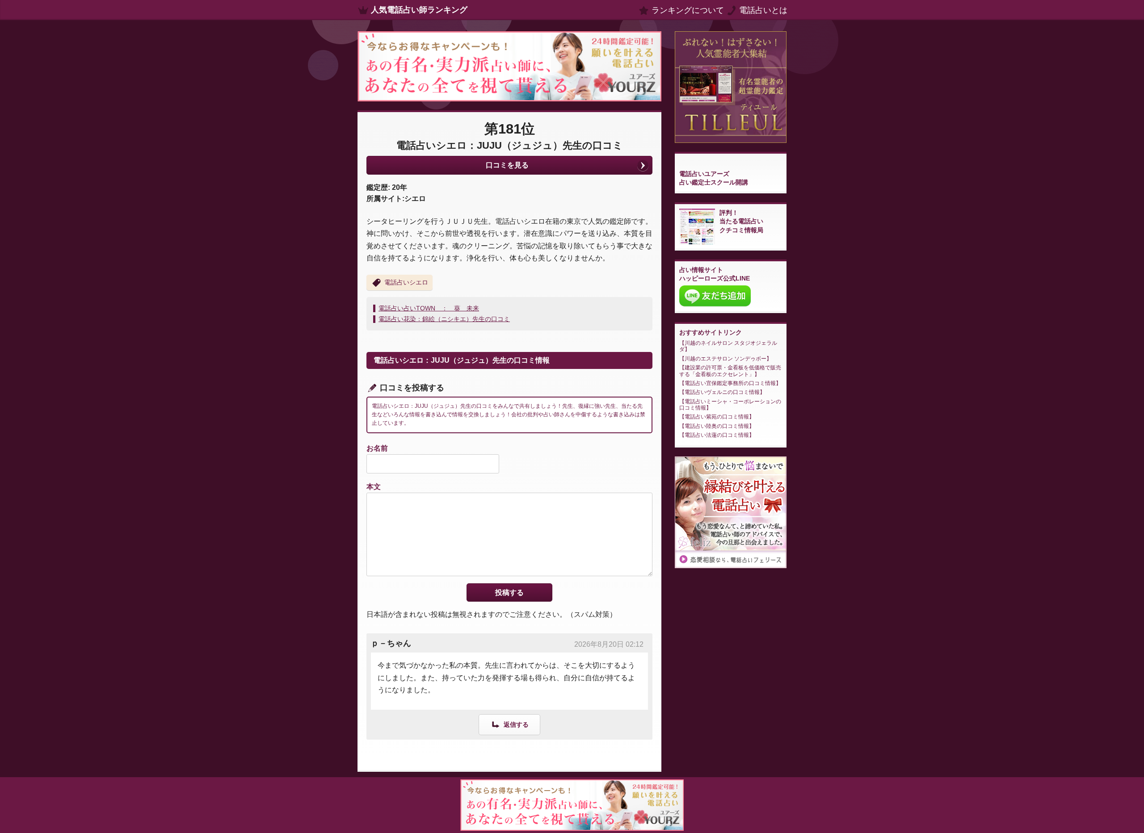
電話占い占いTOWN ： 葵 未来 (429, 308)
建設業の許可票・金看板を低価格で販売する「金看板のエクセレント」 (730, 370)
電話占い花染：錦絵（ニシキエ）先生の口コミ (444, 318)
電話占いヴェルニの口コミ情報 (722, 392)
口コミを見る (507, 165)
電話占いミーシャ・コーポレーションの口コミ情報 (730, 404)
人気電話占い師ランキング (419, 9)
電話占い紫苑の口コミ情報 (717, 417)
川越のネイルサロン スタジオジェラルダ (728, 346)
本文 (373, 486)
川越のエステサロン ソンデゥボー (725, 359)
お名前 (377, 448)
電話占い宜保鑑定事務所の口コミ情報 (730, 383)
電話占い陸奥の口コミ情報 (717, 426)
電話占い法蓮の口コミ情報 (717, 435)
